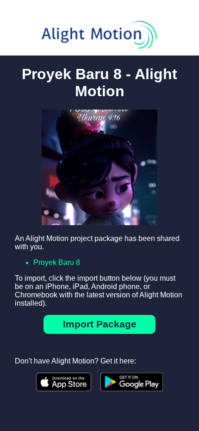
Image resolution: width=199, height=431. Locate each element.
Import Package (100, 324)
